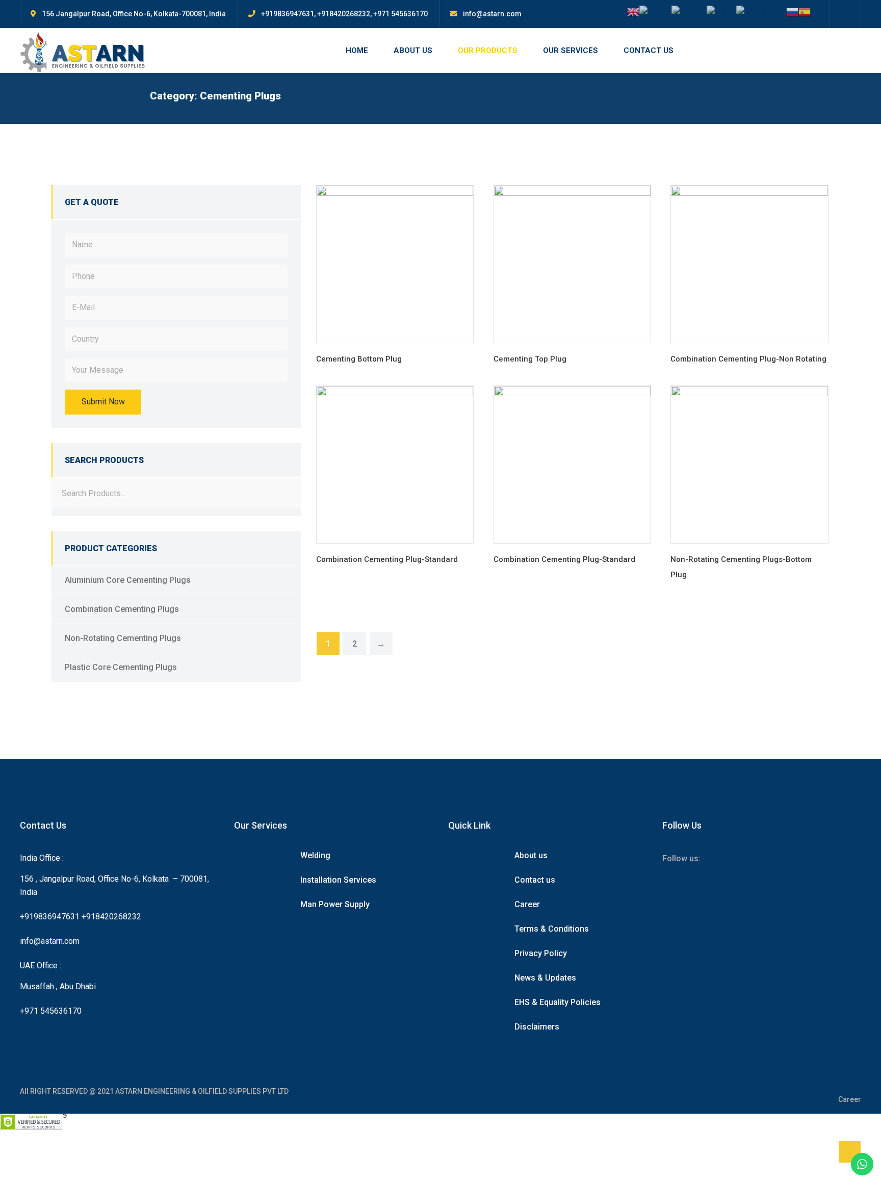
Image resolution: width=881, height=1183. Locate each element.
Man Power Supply (335, 904)
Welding (315, 855)
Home (357, 50)
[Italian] (721, 11)
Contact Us (648, 50)
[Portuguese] (761, 11)
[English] (633, 11)
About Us (413, 50)
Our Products (487, 50)
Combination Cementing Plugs (122, 609)
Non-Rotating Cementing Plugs (123, 638)
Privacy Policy (540, 953)
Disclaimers (536, 1027)
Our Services (570, 50)
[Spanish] (804, 11)
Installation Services (338, 880)
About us (531, 855)
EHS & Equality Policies (557, 1002)
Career (527, 904)
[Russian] (792, 11)
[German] (689, 11)
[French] (655, 11)
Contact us (534, 880)
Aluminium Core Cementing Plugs (128, 580)
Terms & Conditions (551, 929)
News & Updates (545, 978)
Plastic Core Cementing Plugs (121, 667)
